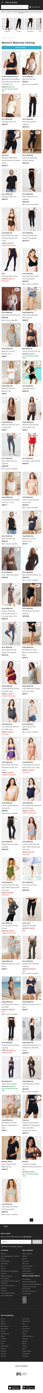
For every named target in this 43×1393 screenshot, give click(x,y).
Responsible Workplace (29, 1281)
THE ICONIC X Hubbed (8, 1293)
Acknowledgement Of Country (10, 1256)
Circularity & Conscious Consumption (29, 1287)
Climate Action (26, 1293)
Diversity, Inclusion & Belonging (31, 1284)
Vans (2, 1343)
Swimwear (25, 1326)
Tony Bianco (26, 1353)
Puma (24, 1333)
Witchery (3, 1348)
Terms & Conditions (6, 1276)
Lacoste (3, 1356)
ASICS (24, 1343)
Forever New (4, 1346)
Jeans (24, 1348)
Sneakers (25, 1338)
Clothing (11, 38)
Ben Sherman (5, 1326)
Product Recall (26, 1271)
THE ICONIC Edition (7, 1295)
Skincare (3, 1351)
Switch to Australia (28, 1273)
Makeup (3, 1323)
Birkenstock (4, 1328)
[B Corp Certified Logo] (32, 1300)
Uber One (4, 1290)
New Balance (26, 1321)
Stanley (3, 1341)
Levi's (2, 1318)
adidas (3, 1321)
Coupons (3, 1273)
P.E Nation (25, 1356)
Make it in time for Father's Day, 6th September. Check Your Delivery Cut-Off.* (21, 12)
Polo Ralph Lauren (27, 1336)
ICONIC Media (5, 1261)
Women (4, 38)
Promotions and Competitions (10, 1271)
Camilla (3, 1331)
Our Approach (26, 1279)
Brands (3, 1258)
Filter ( (20, 47)
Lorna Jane (25, 1318)
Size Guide (25, 1261)
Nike (23, 1323)
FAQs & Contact (27, 1253)
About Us (3, 1253)
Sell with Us (4, 1263)
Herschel (3, 1353)
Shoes (3, 1336)
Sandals (24, 1341)
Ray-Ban (24, 1331)
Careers (3, 1268)
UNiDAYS (4, 1288)
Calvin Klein (26, 1328)
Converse (4, 1338)
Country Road (5, 1333)
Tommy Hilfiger (26, 1351)
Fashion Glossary (27, 1266)
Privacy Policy (5, 1278)
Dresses (24, 1346)
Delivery (24, 1256)
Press (2, 1266)
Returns (24, 1258)
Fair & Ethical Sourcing (29, 1291)
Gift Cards (25, 1263)
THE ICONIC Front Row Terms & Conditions (10, 1282)
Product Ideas (26, 1268)
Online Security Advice (7, 1285)
